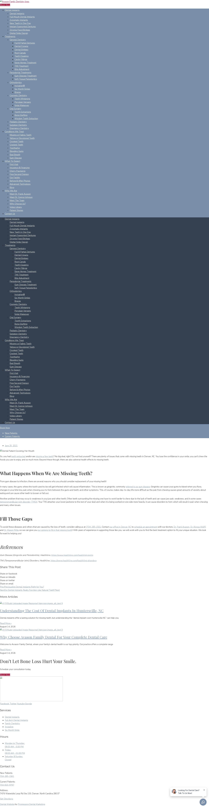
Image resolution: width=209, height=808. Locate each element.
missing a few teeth (44, 456)
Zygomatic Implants (19, 20)
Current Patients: (12, 436)
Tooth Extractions (23, 112)
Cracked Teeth (16, 144)
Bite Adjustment (22, 69)
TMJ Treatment (22, 66)
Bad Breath (15, 154)
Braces (18, 92)
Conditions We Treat (14, 131)
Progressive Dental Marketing (31, 804)
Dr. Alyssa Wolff (198, 527)
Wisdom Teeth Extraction (26, 118)
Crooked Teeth (16, 141)
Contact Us (10, 213)
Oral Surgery (15, 108)
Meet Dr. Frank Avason (20, 194)
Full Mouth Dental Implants (22, 16)
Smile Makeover (22, 105)
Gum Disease (16, 158)
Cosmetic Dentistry (18, 95)
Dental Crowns (21, 46)
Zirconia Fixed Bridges (20, 30)
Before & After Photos (20, 180)
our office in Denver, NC (120, 527)
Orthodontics (16, 82)
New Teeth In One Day (20, 23)
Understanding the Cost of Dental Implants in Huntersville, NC (52, 610)
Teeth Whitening (22, 98)
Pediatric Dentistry (18, 121)
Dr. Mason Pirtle (11, 530)
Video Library (16, 207)
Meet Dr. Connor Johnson (21, 197)
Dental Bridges (21, 49)
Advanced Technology (20, 184)
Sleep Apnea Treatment (25, 62)
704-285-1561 (7, 776)
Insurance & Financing (20, 167)
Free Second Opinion (19, 174)
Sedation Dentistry (18, 125)
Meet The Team (17, 200)
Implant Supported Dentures (23, 26)
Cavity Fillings (21, 59)
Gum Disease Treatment (26, 75)
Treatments (10, 36)
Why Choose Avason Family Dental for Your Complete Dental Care (53, 637)
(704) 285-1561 (93, 527)
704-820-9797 (7, 785)
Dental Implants (12, 10)
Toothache (15, 148)
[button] (5, 675)
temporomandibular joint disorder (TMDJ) (18, 502)
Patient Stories (16, 210)
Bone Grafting (21, 115)
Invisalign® (20, 85)
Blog (12, 187)
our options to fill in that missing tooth (55, 530)
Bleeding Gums (17, 151)
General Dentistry (18, 39)
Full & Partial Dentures (25, 43)
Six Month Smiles (22, 89)
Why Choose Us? (18, 203)
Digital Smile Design (19, 33)
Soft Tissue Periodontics (26, 79)
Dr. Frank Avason (181, 527)
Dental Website (7, 804)
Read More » (5, 623)
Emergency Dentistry (19, 128)
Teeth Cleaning (21, 56)
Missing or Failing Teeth (20, 135)
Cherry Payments (17, 171)
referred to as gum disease (138, 486)
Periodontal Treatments (20, 72)
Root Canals (20, 53)
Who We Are (11, 190)
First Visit (14, 164)
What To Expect (12, 161)
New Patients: (11, 433)
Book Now (5, 5)
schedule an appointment (145, 527)
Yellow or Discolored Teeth (22, 138)
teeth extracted (18, 456)
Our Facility (15, 177)
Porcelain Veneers (23, 102)
